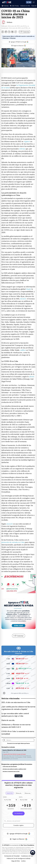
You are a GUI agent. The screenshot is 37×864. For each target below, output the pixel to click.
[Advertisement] (18, 71)
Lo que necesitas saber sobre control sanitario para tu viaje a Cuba (15, 714)
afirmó (31, 377)
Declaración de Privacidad (11, 856)
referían (22, 149)
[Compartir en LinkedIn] (12, 32)
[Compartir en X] (9, 32)
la (17, 85)
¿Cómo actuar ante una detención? (10, 766)
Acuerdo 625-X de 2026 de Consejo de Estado (14, 754)
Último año (18, 793)
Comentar (24, 32)
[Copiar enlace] (15, 32)
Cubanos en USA (25, 6)
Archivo (23, 861)
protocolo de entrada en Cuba (12, 542)
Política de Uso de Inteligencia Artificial (18, 858)
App (30, 2)
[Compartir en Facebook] (6, 32)
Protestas (6, 6)
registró (27, 141)
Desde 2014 (10, 793)
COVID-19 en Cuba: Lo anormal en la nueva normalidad (17, 732)
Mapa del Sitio (15, 861)
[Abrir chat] (32, 852)
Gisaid (28, 289)
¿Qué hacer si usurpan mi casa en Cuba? (11, 771)
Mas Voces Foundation (27, 845)
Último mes (27, 793)
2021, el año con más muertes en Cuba (15, 702)
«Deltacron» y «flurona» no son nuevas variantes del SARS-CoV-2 (15, 726)
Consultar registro (18, 825)
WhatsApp (6, 38)
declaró (23, 299)
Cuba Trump (15, 6)
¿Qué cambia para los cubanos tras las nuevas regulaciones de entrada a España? (18, 708)
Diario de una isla (7, 720)
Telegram (13, 38)
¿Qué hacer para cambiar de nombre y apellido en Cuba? (14, 769)
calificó (23, 350)
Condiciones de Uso (27, 856)
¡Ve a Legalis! (18, 776)
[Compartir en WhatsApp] (2, 32)
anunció (10, 524)
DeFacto (9, 22)
